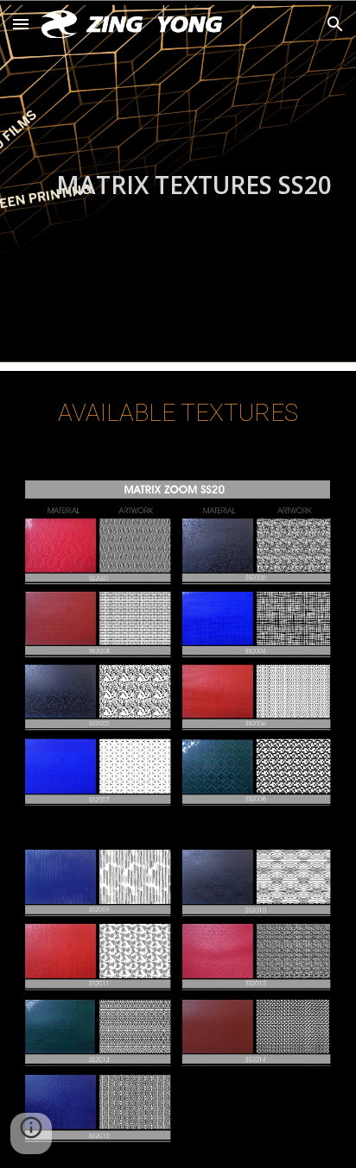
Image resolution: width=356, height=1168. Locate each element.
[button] (20, 23)
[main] (178, 185)
